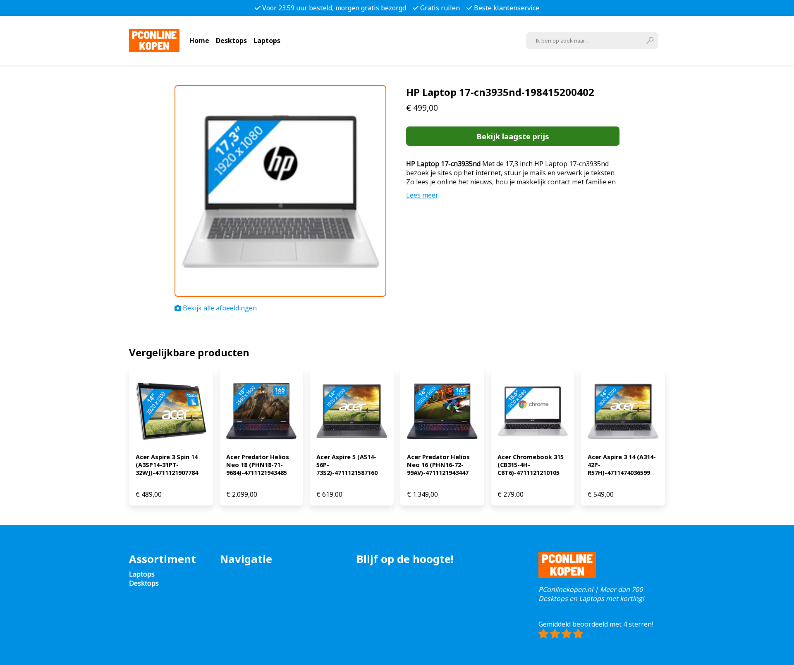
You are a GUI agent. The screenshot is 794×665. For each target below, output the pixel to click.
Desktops (231, 40)
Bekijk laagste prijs (512, 136)
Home (199, 40)
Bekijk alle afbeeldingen (219, 307)
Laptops (267, 40)
